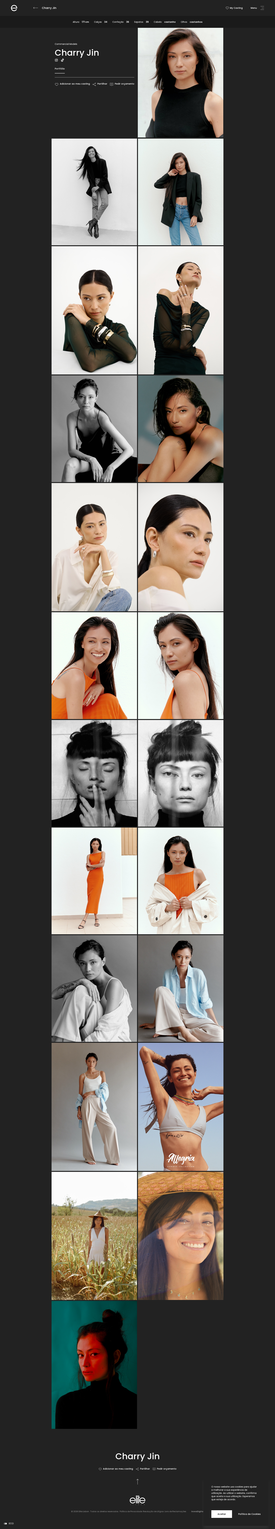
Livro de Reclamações (175, 1511)
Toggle (5, 1524)
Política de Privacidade (131, 1511)
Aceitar (222, 1514)
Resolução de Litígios (153, 1511)
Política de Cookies (249, 1514)
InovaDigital (197, 1511)
